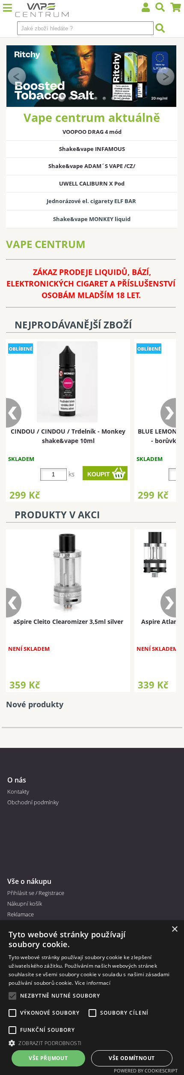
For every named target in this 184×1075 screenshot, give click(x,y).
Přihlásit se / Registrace (35, 893)
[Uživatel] (146, 8)
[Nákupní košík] (176, 8)
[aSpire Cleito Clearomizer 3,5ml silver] (67, 572)
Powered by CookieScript (146, 1070)
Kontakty (18, 791)
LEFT (17, 76)
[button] (92, 1043)
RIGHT (165, 76)
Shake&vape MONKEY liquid (92, 219)
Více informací (92, 982)
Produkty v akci (57, 514)
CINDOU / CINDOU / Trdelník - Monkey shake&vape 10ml (68, 435)
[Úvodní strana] (42, 10)
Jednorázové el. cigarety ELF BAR (92, 201)
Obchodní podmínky (33, 802)
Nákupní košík (24, 903)
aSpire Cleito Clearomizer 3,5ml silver (68, 621)
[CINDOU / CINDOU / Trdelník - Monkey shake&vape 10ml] (67, 381)
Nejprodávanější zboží (73, 325)
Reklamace (20, 914)
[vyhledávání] (160, 8)
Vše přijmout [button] (48, 1058)
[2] (70, 98)
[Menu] (7, 8)
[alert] (92, 997)
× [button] (174, 929)
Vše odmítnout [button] (131, 1058)
